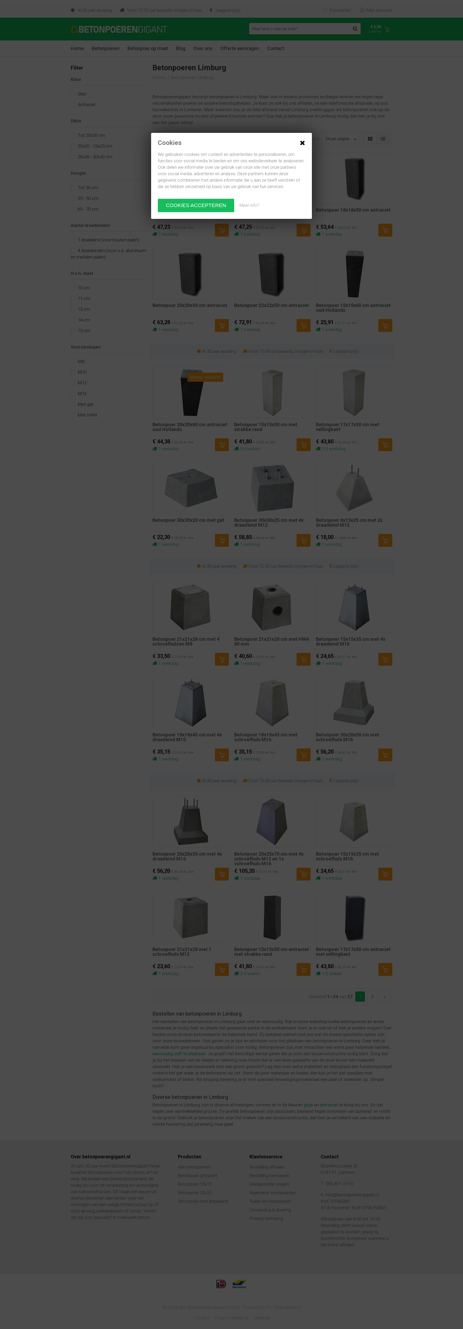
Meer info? (249, 205)
